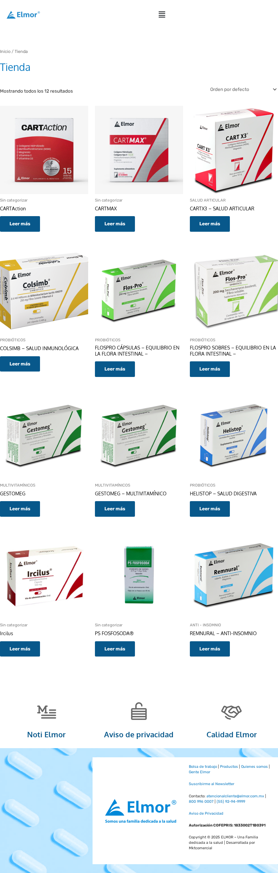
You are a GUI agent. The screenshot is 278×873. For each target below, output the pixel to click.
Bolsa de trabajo (203, 766)
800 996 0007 (201, 801)
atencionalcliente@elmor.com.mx (235, 796)
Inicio (5, 51)
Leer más (20, 223)
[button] (161, 14)
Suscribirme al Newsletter (211, 784)
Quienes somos (254, 766)
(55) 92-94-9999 (231, 801)
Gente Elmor (199, 772)
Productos (229, 766)
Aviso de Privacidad (206, 813)
